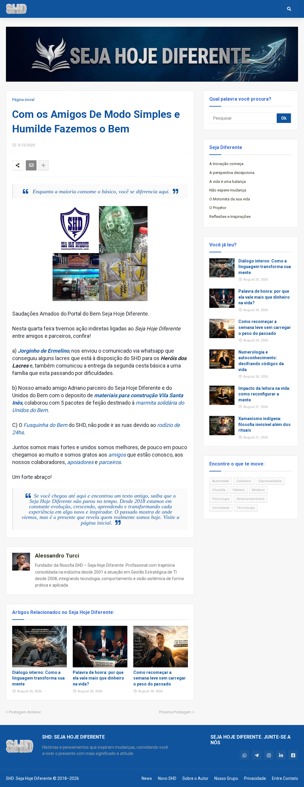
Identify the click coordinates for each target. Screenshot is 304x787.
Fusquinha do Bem (45, 425)
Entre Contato (285, 778)
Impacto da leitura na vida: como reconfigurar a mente (264, 394)
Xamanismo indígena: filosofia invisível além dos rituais (264, 424)
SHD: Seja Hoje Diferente (29, 778)
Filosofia (218, 490)
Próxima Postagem (175, 712)
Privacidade (255, 778)
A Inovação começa (226, 163)
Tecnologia (246, 508)
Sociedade (220, 508)
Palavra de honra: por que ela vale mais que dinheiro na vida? (98, 678)
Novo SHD (167, 778)
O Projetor (217, 207)
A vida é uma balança (227, 181)
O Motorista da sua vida (229, 199)
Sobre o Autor (195, 778)
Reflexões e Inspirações (230, 216)
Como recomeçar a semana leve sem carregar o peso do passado (159, 678)
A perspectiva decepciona (231, 172)
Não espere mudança (227, 190)
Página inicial (23, 99)
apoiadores (80, 462)
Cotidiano (243, 481)
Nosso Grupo (226, 778)
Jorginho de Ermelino (43, 351)
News (147, 778)
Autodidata (220, 481)
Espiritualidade (270, 481)
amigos (117, 455)
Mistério (258, 490)
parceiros (110, 462)
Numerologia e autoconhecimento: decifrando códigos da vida (261, 361)
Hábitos (239, 490)
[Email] (31, 165)
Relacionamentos (251, 499)
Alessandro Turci (57, 555)
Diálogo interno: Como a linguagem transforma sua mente (38, 678)
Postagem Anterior (25, 712)
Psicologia (220, 499)
